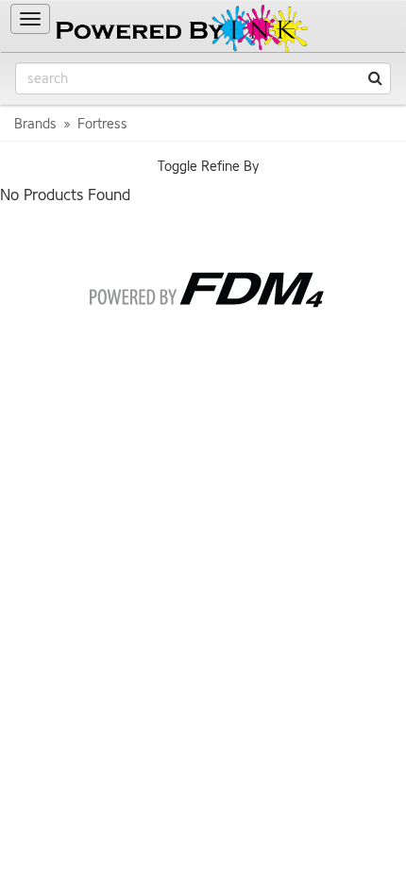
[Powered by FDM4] (203, 286)
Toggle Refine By (208, 167)
